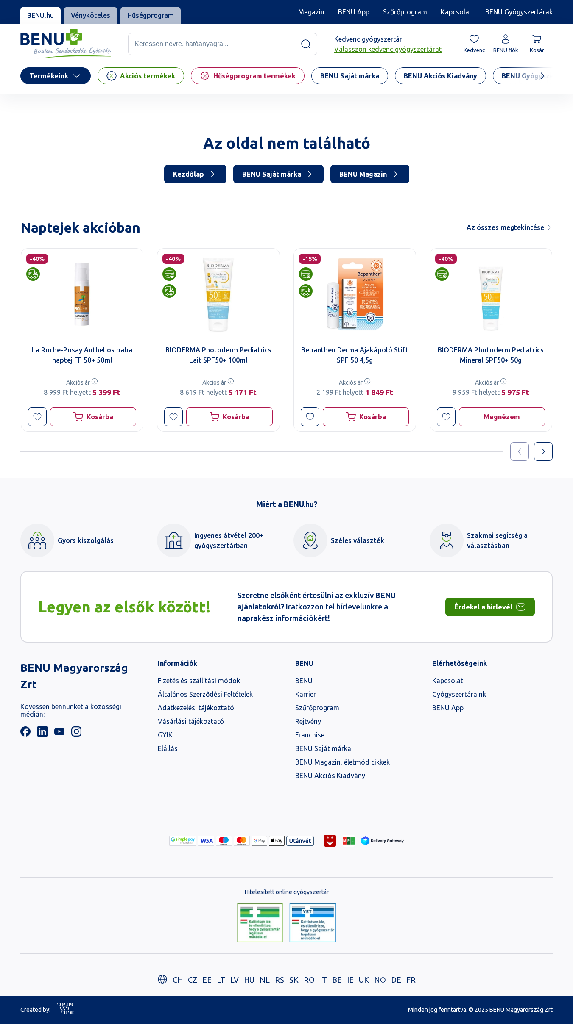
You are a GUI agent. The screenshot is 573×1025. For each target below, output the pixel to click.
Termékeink (48, 76)
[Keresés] (306, 44)
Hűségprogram (150, 15)
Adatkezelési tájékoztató (196, 708)
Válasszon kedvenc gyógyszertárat (388, 49)
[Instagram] (76, 734)
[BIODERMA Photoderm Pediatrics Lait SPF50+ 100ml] (218, 294)
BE (337, 979)
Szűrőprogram (405, 12)
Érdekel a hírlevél (483, 607)
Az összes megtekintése (505, 227)
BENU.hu (40, 15)
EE (207, 979)
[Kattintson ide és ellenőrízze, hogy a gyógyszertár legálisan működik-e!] (260, 923)
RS (279, 979)
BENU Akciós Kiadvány (330, 775)
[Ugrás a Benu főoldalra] (65, 44)
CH (178, 979)
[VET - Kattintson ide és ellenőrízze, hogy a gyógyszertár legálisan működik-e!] (312, 923)
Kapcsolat (456, 12)
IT (323, 979)
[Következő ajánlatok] (543, 451)
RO (309, 979)
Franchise (309, 735)
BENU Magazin (363, 174)
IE (350, 979)
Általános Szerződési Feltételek (205, 694)
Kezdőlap (188, 174)
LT (221, 979)
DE (396, 979)
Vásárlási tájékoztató (191, 721)
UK (364, 979)
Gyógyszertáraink (459, 694)
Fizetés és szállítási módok (199, 680)
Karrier (305, 694)
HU (249, 979)
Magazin (311, 12)
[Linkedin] (42, 734)
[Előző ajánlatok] (519, 451)
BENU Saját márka (271, 174)
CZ (192, 979)
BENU (304, 680)
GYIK (165, 735)
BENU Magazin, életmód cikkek (342, 762)
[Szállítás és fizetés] (182, 841)
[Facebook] (25, 734)
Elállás (168, 748)
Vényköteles (90, 15)
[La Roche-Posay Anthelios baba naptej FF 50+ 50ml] (82, 294)
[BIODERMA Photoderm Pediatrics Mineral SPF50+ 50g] (491, 294)
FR (411, 979)
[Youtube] (59, 734)
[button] (37, 416)
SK (294, 979)
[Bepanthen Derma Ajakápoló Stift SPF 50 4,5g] (355, 294)
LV (234, 979)
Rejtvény (308, 721)
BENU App (353, 12)
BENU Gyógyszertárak (519, 12)
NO (380, 979)
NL (265, 979)
